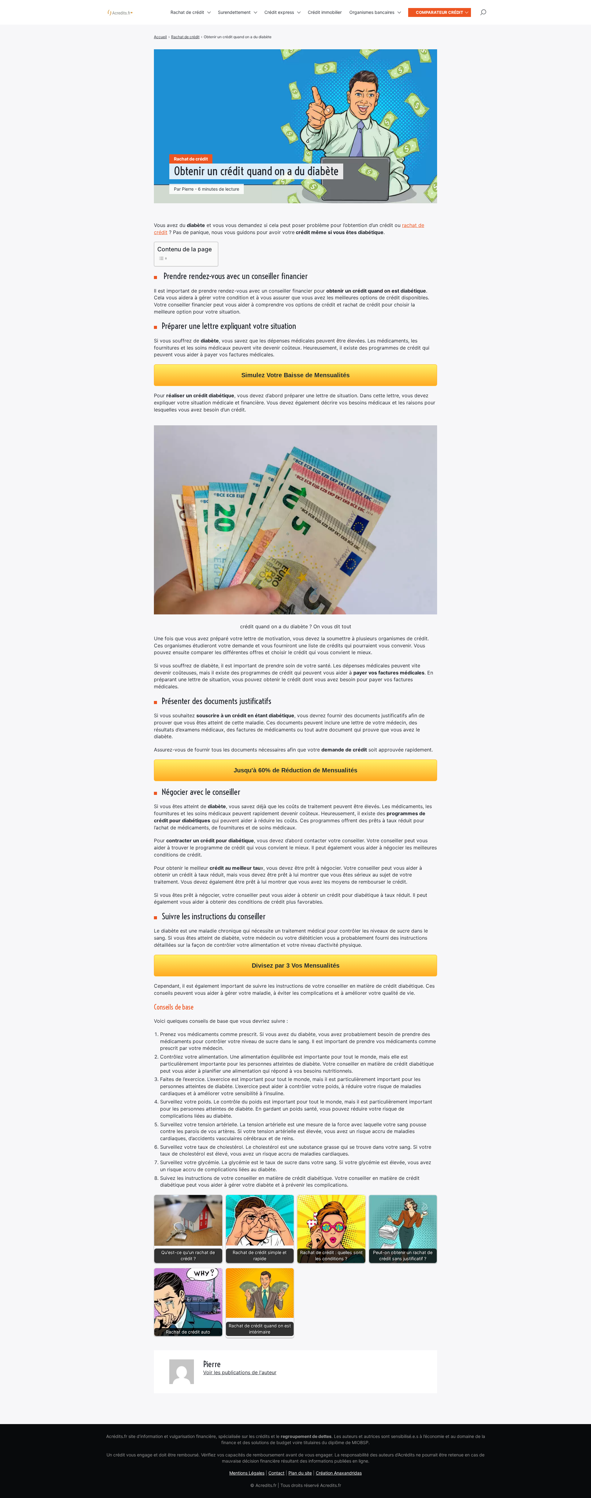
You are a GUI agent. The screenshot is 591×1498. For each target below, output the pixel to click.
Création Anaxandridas (339, 1473)
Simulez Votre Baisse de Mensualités (295, 375)
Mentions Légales (246, 1473)
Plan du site (300, 1473)
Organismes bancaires (371, 12)
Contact (276, 1473)
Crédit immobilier (325, 12)
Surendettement (234, 12)
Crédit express (279, 12)
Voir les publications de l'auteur (239, 1372)
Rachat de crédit (187, 12)
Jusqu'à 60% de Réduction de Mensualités (295, 770)
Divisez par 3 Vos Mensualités (296, 965)
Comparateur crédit (439, 12)
